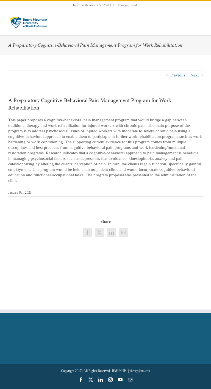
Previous (177, 75)
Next (194, 75)
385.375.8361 (105, 5)
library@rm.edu (128, 5)
